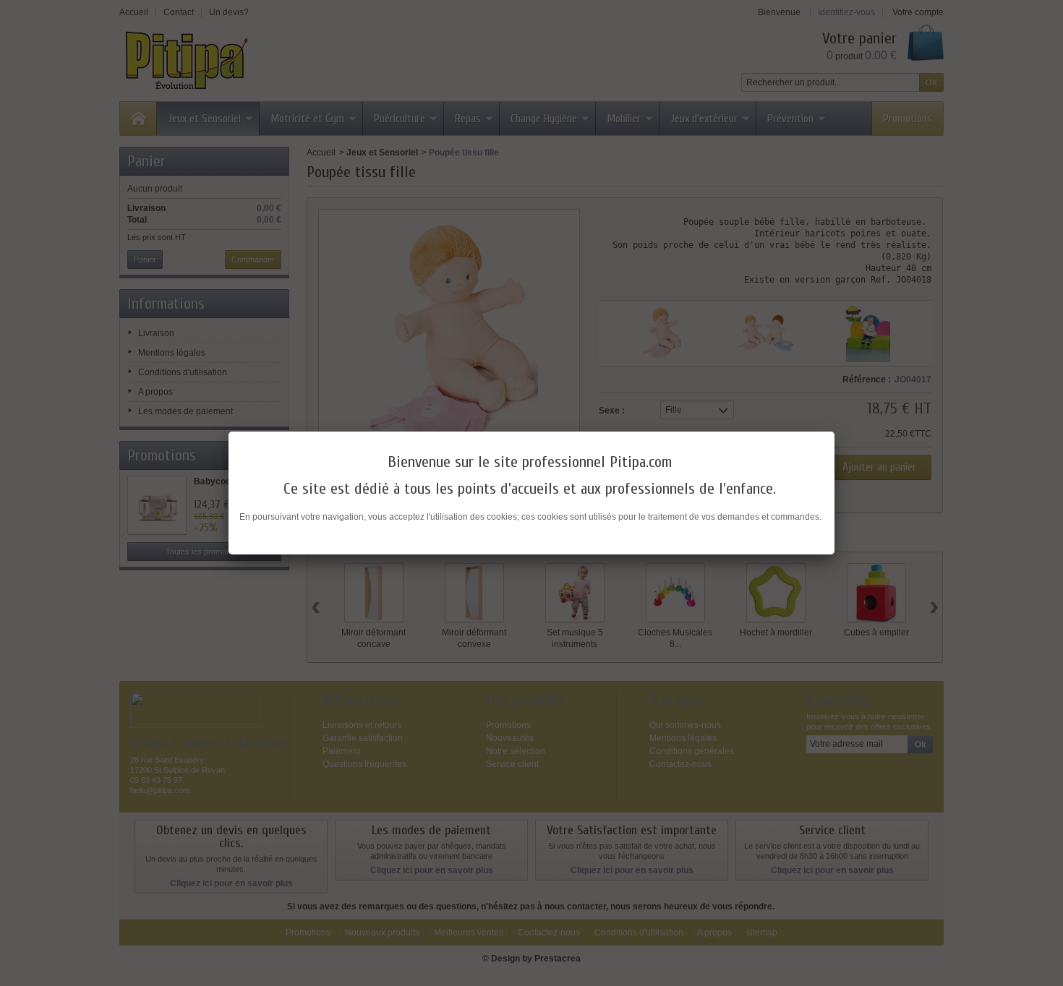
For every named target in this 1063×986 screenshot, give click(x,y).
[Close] (834, 432)
